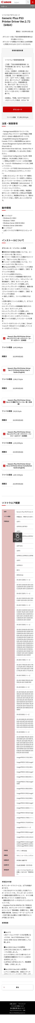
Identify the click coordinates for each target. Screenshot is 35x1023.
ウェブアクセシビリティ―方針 (17, 1010)
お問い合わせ (13, 1004)
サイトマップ (22, 1004)
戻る (17, 987)
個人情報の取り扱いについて (17, 1008)
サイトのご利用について (17, 1006)
